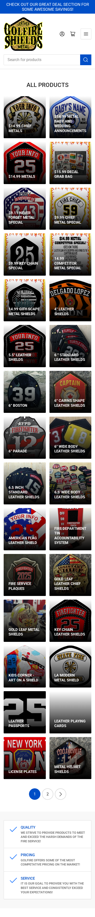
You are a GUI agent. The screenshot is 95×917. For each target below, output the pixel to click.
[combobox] (47, 59)
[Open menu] (86, 34)
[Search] (85, 60)
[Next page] (60, 794)
